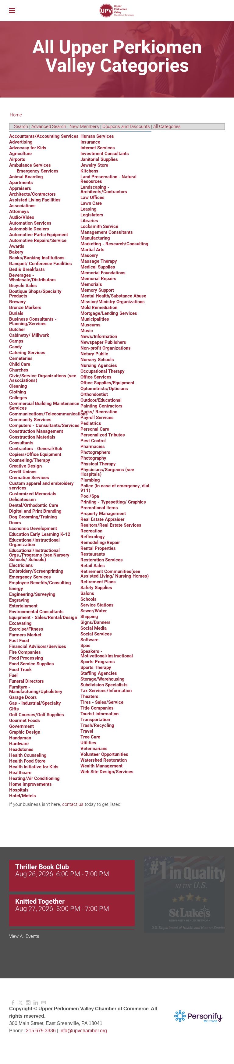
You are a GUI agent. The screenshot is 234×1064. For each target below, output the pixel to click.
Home (16, 115)
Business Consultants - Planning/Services (33, 321)
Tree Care (90, 737)
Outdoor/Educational (101, 400)
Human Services (97, 136)
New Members (84, 126)
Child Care (19, 364)
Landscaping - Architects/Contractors (103, 189)
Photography (93, 458)
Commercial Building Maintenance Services (44, 406)
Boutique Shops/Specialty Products (35, 294)
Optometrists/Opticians (104, 388)
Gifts (14, 709)
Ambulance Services (30, 165)
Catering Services (27, 352)
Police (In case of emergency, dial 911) (114, 488)
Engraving (19, 600)
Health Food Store (27, 761)
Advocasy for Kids (27, 148)
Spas (85, 645)
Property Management (103, 513)
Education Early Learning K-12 (39, 534)
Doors (15, 522)
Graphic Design (24, 732)
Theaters (89, 696)
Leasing (88, 209)
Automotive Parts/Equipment (38, 234)
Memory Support (97, 290)
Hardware (19, 743)
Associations (22, 205)
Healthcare (20, 772)
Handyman (20, 738)
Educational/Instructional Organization (34, 542)
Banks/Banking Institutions (37, 258)
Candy (15, 347)
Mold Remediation (98, 307)
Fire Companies (25, 652)
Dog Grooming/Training (33, 517)
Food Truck (20, 669)
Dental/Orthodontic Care (33, 505)
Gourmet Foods (24, 720)
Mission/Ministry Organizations (112, 301)
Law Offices (92, 197)
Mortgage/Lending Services (108, 313)
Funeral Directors (26, 681)
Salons (87, 593)
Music (86, 330)
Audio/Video (21, 217)
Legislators (91, 215)
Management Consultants (106, 232)
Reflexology (92, 536)
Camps (16, 341)
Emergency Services (37, 171)
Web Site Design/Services (106, 771)
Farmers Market (25, 635)
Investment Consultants (104, 153)
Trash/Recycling (97, 725)
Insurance (90, 142)
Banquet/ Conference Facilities (40, 263)
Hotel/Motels (22, 796)
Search (21, 126)
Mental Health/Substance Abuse (113, 296)
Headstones (21, 749)
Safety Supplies (96, 587)
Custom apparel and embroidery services (41, 486)
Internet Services (97, 148)
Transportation (95, 719)
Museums (90, 325)
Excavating (20, 623)
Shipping (89, 616)
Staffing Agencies (98, 673)
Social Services (96, 634)
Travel (86, 731)
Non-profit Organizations (105, 348)
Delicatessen (22, 499)
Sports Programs (97, 661)
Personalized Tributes (102, 435)
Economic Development (33, 528)
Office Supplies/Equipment (107, 383)
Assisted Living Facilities (35, 200)
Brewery (17, 301)
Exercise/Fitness (26, 629)
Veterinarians (94, 748)
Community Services (30, 419)
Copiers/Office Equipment (35, 454)
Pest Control (93, 440)
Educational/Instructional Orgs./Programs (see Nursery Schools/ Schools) (39, 555)
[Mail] (43, 1002)
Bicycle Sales (23, 285)
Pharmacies (92, 446)
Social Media (93, 628)
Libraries (89, 220)
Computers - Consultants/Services (44, 425)
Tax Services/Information (106, 690)
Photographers (95, 452)
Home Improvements (30, 784)
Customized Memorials (32, 493)
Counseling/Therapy (29, 460)
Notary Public (94, 354)
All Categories (167, 126)
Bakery (16, 252)
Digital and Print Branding (35, 511)
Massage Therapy (98, 261)
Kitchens (89, 171)
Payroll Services (97, 417)
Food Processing (26, 658)
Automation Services (30, 223)
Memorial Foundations (103, 273)
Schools (88, 599)
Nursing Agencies (98, 365)
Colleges (18, 397)
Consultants (21, 443)
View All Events (24, 936)
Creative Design (25, 466)
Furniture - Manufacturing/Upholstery (35, 689)
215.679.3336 (41, 1030)
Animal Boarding (26, 177)
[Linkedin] (36, 1002)
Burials (16, 313)
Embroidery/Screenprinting (36, 571)
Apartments (21, 182)
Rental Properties (98, 548)
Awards (16, 246)
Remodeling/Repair (100, 542)
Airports (17, 159)
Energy (16, 588)
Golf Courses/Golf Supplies (36, 714)
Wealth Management (101, 766)
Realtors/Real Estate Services (110, 525)
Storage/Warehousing (102, 679)
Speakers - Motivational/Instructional (106, 654)
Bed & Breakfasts (27, 269)
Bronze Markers (25, 307)
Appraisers (20, 188)
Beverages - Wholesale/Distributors (32, 277)
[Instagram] (28, 1002)
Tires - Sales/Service (101, 702)
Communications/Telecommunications (48, 414)
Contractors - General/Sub (35, 448)
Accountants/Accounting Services (44, 136)
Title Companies (97, 708)
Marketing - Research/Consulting (114, 244)
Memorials (91, 284)
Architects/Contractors (32, 194)
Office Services (96, 377)
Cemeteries (21, 358)
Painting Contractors (101, 406)
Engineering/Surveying (32, 594)
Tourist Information (99, 714)
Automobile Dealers (29, 229)
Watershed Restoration (103, 760)
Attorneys (19, 211)
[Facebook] (13, 1002)
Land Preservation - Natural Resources (108, 179)
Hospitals (19, 790)
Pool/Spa (89, 496)
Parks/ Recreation (98, 412)
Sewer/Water (93, 611)
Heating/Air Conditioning (34, 778)
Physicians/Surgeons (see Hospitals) (107, 472)
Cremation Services (29, 477)
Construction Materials (32, 437)
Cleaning (18, 386)
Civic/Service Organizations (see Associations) (42, 378)
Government (21, 726)
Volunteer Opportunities (104, 754)
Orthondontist (94, 394)
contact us (72, 804)
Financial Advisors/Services (37, 646)
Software (89, 639)
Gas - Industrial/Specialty (35, 703)
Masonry (89, 255)
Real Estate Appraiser (102, 519)
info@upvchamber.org (83, 1030)
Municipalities (94, 319)
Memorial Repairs (98, 278)
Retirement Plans (98, 582)
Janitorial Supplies (99, 159)
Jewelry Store (94, 165)
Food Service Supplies (31, 664)
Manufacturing (95, 238)
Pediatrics (90, 423)
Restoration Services (101, 560)
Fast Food (19, 640)
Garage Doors (23, 697)
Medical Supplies (97, 267)
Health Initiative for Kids (33, 767)
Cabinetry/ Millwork (29, 335)
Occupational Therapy (102, 371)
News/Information (98, 336)
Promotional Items (99, 508)
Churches (18, 370)
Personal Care (94, 429)
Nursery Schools (97, 359)
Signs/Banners (95, 622)
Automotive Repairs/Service (37, 240)
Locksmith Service (99, 226)
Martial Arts (92, 249)
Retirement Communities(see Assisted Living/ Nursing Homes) (114, 574)
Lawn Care (91, 203)
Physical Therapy (98, 464)
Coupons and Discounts (126, 126)
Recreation (91, 531)
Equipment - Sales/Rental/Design (43, 617)
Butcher (17, 329)
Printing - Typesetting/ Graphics (113, 502)
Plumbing (90, 480)
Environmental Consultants (36, 611)
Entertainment (23, 606)
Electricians (21, 565)
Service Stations (97, 605)
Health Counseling (28, 755)
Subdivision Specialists (104, 685)
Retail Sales (92, 565)
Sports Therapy (95, 667)
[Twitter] (20, 1002)
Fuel (13, 675)
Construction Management (36, 431)
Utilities (88, 743)
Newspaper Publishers (103, 342)
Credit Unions (23, 472)
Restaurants (92, 554)
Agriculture (20, 153)
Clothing (17, 392)
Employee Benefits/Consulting (40, 582)
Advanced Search (48, 126)
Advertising (21, 142)
